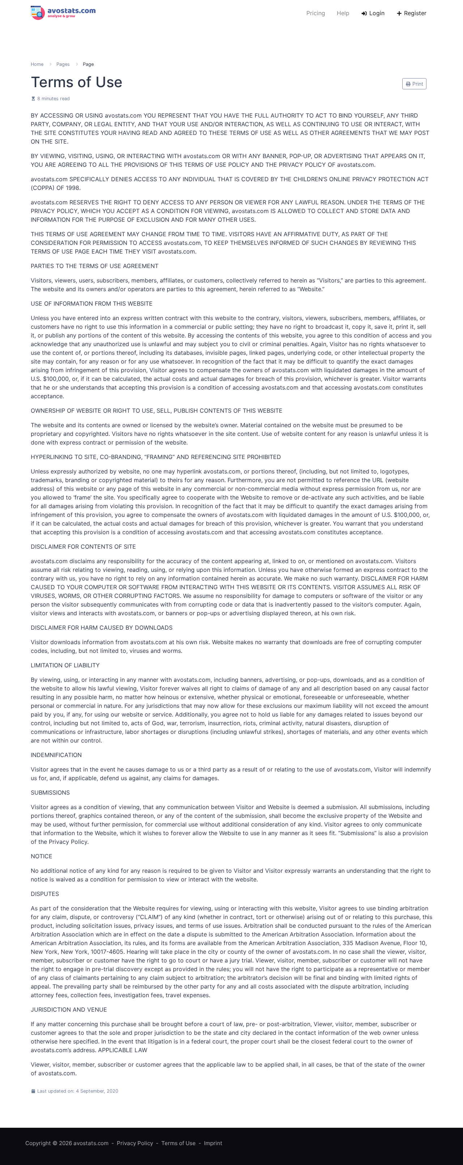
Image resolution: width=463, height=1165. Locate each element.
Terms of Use (178, 1143)
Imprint (213, 1143)
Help (343, 13)
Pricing (315, 13)
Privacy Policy (135, 1143)
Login (376, 13)
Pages (63, 64)
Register (414, 13)
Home (37, 64)
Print (417, 84)
